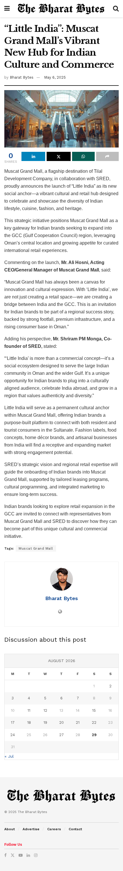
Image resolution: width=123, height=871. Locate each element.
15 (94, 710)
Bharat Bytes (21, 77)
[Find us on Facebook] (5, 855)
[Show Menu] (7, 8)
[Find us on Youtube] (21, 855)
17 (13, 722)
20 (61, 722)
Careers (54, 829)
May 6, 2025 (55, 77)
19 (45, 722)
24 (12, 735)
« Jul (9, 756)
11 (28, 710)
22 (94, 722)
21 (78, 722)
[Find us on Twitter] (13, 855)
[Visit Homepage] (61, 8)
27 (61, 735)
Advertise (31, 829)
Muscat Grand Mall (36, 548)
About (9, 829)
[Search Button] (116, 8)
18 (29, 722)
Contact (75, 829)
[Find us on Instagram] (35, 855)
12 (45, 710)
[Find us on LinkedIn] (28, 855)
